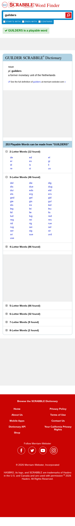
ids (11, 205)
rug (12, 227)
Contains (46, 21)
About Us (17, 414)
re (11, 168)
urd (50, 234)
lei (30, 208)
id (11, 164)
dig (49, 183)
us (49, 168)
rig (30, 223)
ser (12, 230)
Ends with (31, 21)
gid (49, 197)
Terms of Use (58, 414)
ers (50, 194)
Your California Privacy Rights (58, 428)
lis (49, 212)
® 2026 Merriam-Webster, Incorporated (37, 464)
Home (17, 408)
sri (11, 234)
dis (11, 186)
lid (11, 212)
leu (49, 208)
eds (31, 190)
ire (30, 205)
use (12, 238)
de (11, 157)
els (11, 194)
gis (30, 201)
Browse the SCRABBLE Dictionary (37, 401)
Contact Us (58, 420)
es (30, 161)
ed (30, 157)
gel (30, 197)
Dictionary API (17, 426)
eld (49, 190)
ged (12, 197)
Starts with (13, 21)
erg (31, 194)
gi (49, 161)
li (48, 164)
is (30, 164)
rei (30, 219)
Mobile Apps (17, 420)
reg (12, 219)
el (49, 157)
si (30, 168)
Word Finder (47, 5)
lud (11, 216)
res (50, 219)
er (11, 161)
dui (11, 190)
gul (49, 201)
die (30, 183)
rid (11, 223)
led (49, 205)
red (50, 216)
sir (49, 230)
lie (30, 212)
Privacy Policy (58, 408)
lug (30, 216)
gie (11, 201)
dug (50, 186)
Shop (17, 432)
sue (31, 234)
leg (11, 208)
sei (30, 227)
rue (50, 223)
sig (30, 230)
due (31, 186)
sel (49, 227)
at (38, 82)
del (11, 183)
